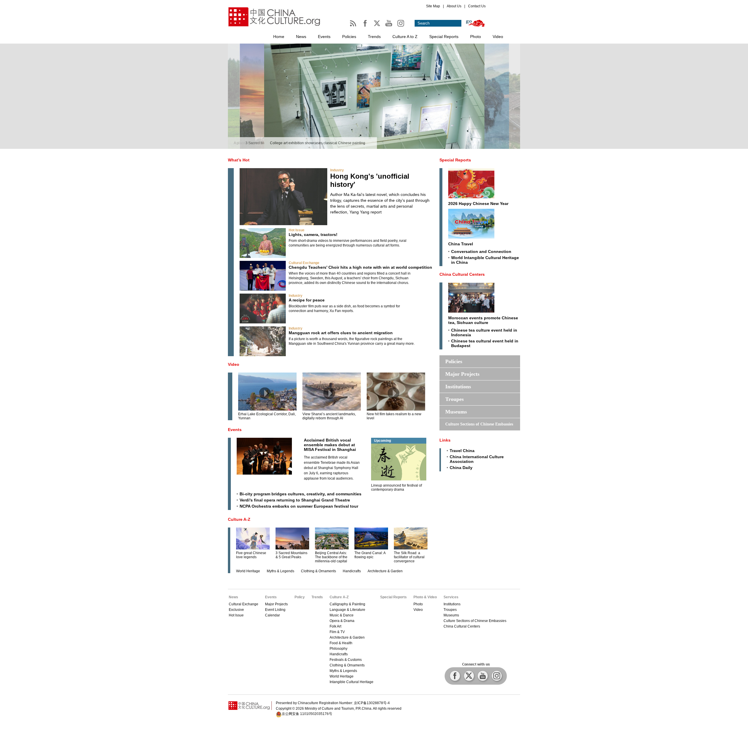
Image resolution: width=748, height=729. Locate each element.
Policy (300, 597)
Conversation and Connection (481, 251)
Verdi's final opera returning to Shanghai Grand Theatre (295, 500)
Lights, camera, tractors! (313, 234)
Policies (349, 36)
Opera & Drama (342, 621)
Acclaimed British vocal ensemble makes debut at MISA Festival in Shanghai (330, 445)
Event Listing (275, 610)
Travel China (462, 450)
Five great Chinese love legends (251, 555)
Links (445, 440)
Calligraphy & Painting (347, 604)
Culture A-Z (239, 519)
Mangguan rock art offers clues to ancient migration (341, 332)
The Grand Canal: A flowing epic (369, 555)
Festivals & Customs (346, 660)
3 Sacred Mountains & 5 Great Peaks (291, 555)
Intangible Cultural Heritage (351, 682)
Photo (475, 36)
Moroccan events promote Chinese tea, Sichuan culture (483, 320)
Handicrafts (352, 571)
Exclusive (236, 610)
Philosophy (338, 649)
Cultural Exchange (304, 263)
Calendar (272, 615)
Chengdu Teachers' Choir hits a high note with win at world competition (360, 267)
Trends (374, 36)
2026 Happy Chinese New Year (478, 203)
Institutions (458, 387)
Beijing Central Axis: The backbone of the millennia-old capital (331, 557)
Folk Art (335, 626)
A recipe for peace (307, 300)
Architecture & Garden (385, 571)
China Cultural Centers (462, 274)
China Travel (460, 244)
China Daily (461, 467)
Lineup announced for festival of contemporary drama (396, 487)
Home (278, 36)
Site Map (433, 6)
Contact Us (477, 6)
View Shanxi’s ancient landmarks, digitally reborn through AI (329, 416)
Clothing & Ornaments (318, 571)
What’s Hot (239, 160)
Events (324, 36)
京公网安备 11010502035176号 (307, 714)
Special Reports (443, 36)
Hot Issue (296, 230)
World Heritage (248, 571)
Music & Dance (342, 615)
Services (451, 597)
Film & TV (337, 632)
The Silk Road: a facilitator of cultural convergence (409, 557)
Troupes (454, 399)
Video (498, 36)
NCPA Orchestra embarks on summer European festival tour (299, 506)
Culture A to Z (405, 36)
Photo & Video (425, 597)
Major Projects (462, 374)
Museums (456, 412)
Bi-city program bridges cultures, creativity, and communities (300, 494)
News (301, 36)
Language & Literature (347, 610)
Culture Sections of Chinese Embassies (479, 424)
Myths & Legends (280, 571)
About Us (454, 6)
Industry (337, 170)
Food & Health (341, 643)
